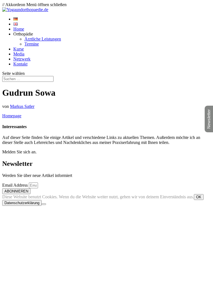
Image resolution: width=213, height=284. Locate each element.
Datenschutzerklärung (21, 203)
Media (18, 54)
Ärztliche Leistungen (42, 39)
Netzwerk (22, 59)
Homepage (11, 115)
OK (198, 197)
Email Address (15, 185)
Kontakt (20, 64)
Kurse (18, 49)
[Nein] (44, 204)
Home (18, 29)
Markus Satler (22, 106)
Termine (31, 44)
